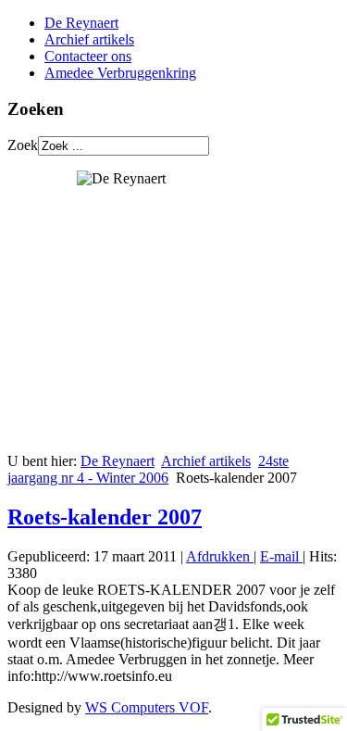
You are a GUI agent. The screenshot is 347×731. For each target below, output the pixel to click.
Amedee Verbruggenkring (120, 73)
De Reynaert (81, 23)
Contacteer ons (87, 56)
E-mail (281, 556)
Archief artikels (89, 39)
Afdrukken (220, 556)
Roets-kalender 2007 (104, 517)
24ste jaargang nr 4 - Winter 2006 (148, 469)
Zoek (22, 145)
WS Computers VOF (146, 707)
